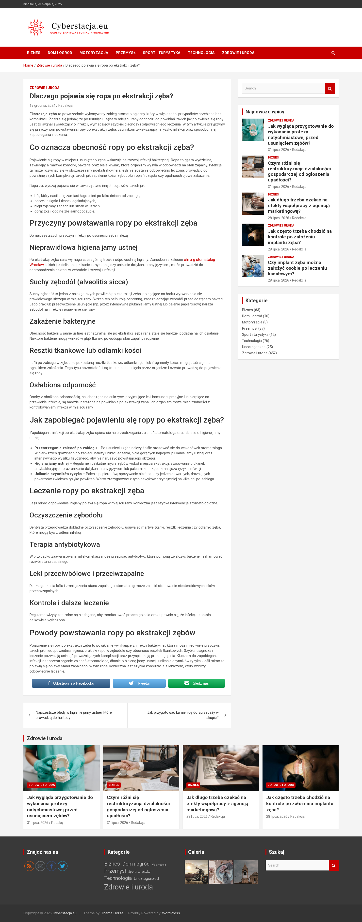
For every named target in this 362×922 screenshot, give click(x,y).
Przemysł (125, 53)
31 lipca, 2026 (278, 150)
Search (330, 88)
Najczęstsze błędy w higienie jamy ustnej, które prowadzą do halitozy (74, 715)
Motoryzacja (94, 53)
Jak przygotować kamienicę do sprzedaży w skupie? (183, 715)
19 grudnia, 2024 (42, 105)
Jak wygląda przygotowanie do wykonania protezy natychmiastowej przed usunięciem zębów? (301, 134)
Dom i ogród (60, 53)
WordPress (171, 913)
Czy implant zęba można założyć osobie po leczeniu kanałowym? (297, 268)
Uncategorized (253, 347)
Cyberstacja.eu (65, 913)
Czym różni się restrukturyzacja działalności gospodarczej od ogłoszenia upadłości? (299, 171)
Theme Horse (112, 913)
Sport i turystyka (162, 53)
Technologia (201, 53)
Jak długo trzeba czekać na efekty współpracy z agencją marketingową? (299, 205)
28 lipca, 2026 (278, 218)
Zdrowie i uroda (238, 53)
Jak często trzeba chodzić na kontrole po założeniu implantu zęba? (300, 236)
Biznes (33, 53)
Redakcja (65, 105)
